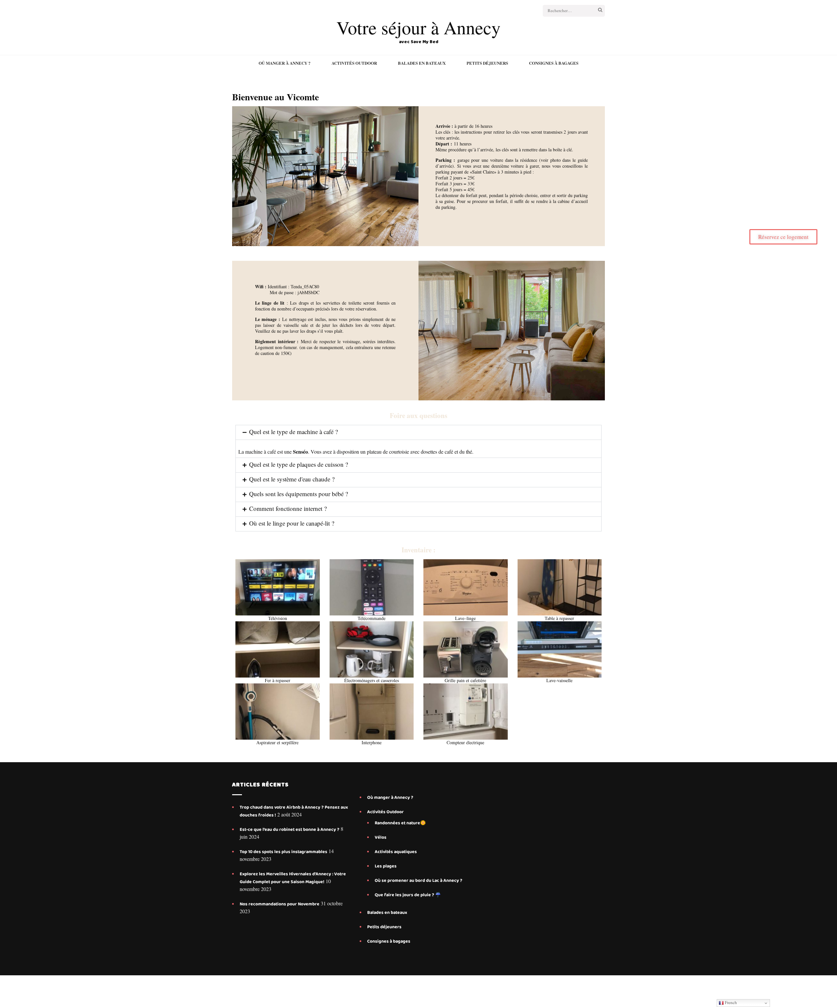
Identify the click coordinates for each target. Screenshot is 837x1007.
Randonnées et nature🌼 (400, 823)
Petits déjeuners (487, 63)
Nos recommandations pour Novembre (279, 904)
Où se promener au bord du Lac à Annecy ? (418, 880)
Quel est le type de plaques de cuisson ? (298, 464)
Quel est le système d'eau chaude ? (291, 479)
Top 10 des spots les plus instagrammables (283, 851)
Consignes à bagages (553, 63)
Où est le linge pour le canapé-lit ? (291, 523)
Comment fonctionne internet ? (288, 508)
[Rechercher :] (566, 11)
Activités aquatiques (396, 851)
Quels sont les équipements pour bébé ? (298, 494)
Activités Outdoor (354, 63)
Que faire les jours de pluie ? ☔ (408, 894)
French (730, 1002)
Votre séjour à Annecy (418, 27)
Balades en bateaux (422, 63)
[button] (418, 432)
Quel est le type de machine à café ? (293, 432)
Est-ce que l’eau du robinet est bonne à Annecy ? (289, 829)
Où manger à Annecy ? (285, 63)
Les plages (386, 866)
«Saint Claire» (483, 172)
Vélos (380, 837)
